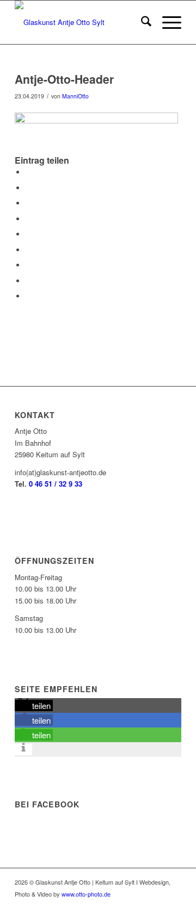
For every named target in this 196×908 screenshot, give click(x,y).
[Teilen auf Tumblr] (28, 250)
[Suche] (140, 22)
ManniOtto (75, 96)
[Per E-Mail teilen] (28, 296)
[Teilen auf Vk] (28, 265)
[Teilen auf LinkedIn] (28, 234)
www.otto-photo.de (86, 894)
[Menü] (166, 22)
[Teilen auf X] (28, 188)
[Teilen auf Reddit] (28, 281)
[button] (34, 705)
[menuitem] (140, 22)
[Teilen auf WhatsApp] (28, 203)
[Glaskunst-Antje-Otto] (81, 22)
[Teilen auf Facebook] (28, 172)
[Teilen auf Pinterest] (28, 219)
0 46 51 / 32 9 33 (55, 483)
